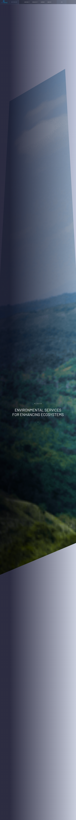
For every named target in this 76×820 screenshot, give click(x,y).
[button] (27, 2)
